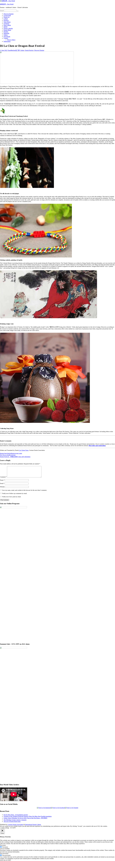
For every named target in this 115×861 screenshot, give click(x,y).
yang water (19, 453)
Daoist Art (6, 17)
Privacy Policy (11, 40)
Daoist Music (7, 30)
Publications (7, 41)
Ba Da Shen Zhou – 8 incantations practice (16, 814)
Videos (6, 35)
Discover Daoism (8, 14)
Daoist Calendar (8, 28)
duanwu (13, 453)
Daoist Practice (29, 50)
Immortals (6, 33)
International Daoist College (33, 824)
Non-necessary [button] (4, 853)
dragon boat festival (5, 453)
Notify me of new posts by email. (11, 496)
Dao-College (7, 25)
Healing (6, 31)
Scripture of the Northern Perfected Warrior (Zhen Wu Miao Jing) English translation (28, 816)
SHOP (5, 27)
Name (2, 480)
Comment (3, 477)
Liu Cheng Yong (23, 450)
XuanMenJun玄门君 (14, 50)
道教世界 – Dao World (6, 4)
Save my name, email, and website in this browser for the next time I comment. (24, 490)
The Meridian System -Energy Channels (15, 820)
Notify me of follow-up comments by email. (14, 493)
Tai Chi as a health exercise (7, 455)
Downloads (7, 36)
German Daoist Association (15, 824)
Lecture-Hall (7, 15)
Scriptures (6, 23)
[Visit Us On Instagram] (44, 807)
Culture (6, 18)
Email (2, 483)
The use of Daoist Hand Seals (12, 821)
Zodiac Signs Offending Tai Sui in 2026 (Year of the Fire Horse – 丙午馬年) (25, 818)
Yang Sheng (7, 22)
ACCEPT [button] (13, 828)
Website (2, 487)
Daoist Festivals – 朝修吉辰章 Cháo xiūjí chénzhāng (15, 456)
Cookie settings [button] (4, 828)
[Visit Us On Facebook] (58, 807)
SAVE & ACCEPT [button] (5, 860)
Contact (6, 38)
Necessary (5, 847)
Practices (6, 20)
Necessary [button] (3, 845)
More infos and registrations (97, 445)
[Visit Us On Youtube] (71, 807)
